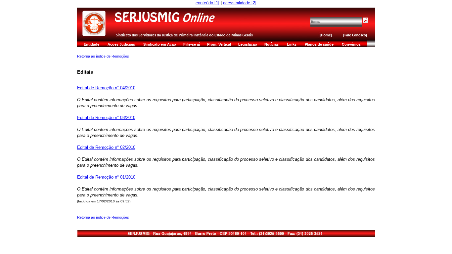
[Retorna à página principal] (190, 27)
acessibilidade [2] (239, 2)
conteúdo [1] (207, 2)
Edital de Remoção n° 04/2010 (106, 87)
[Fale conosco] (357, 37)
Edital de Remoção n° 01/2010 (106, 177)
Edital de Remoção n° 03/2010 (106, 117)
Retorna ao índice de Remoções (103, 56)
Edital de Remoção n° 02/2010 (106, 147)
